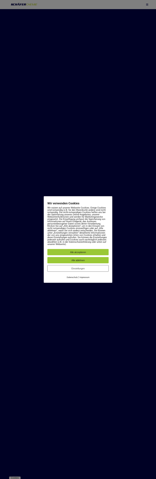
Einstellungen (78, 268)
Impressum (84, 277)
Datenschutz (72, 277)
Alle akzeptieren (78, 252)
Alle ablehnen (78, 260)
